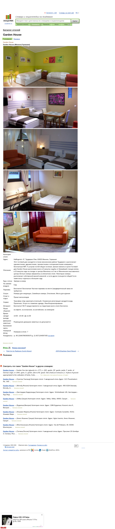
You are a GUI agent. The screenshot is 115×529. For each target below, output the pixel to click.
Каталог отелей (22, 24)
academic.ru (8, 23)
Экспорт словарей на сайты (11, 450)
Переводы (46, 24)
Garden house (8, 370)
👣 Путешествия (9, 447)
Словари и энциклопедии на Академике (34, 17)
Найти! (75, 21)
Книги (57, 24)
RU (77, 13)
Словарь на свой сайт (66, 13)
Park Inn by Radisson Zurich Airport (19, 351)
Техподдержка (32, 445)
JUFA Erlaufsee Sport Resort (66, 351)
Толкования (35, 24)
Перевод (16, 39)
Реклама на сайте (42, 445)
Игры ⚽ (67, 24)
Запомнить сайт (51, 13)
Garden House (8, 379)
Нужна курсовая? (19, 348)
